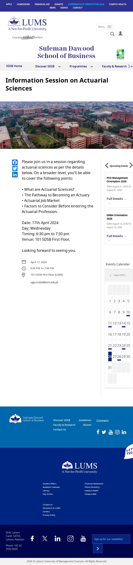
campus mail (90, 494)
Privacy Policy (49, 515)
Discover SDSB (61, 420)
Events (64, 7)
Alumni (87, 424)
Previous (106, 164)
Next (131, 164)
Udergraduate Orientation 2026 (86, 4)
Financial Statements (94, 484)
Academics (85, 420)
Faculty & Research (64, 424)
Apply (9, 4)
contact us (47, 505)
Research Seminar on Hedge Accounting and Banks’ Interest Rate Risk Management (118, 184)
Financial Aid (42, 4)
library (46, 490)
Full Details (115, 209)
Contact (78, 7)
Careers (46, 511)
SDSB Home (14, 66)
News (53, 7)
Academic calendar (51, 487)
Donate (59, 4)
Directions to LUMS (51, 508)
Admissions (23, 4)
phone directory (92, 487)
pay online (48, 494)
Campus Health (117, 4)
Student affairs (49, 484)
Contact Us (59, 429)
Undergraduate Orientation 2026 (116, 227)
